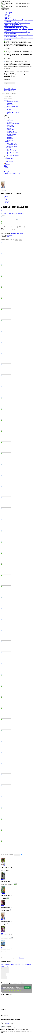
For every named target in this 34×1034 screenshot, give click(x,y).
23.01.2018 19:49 (5, 921)
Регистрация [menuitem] (10, 90)
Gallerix (8, 1023)
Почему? (21, 958)
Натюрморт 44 (11, 964)
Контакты (17, 1028)
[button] (8, 12)
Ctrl (16, 239)
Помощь (3, 1028)
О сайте (12, 1028)
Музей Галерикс (8, 97)
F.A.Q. (8, 1028)
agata (2, 905)
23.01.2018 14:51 (5, 867)
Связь (5, 199)
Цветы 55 (4, 964)
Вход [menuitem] (5, 90)
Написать (17, 855)
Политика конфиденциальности (17, 1031)
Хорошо (27, 987)
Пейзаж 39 (19, 964)
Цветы (8, 236)
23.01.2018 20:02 (5, 935)
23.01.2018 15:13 (5, 895)
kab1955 (3, 866)
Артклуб (8, 116)
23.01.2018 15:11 (5, 881)
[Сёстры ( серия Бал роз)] (12, 213)
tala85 (2, 933)
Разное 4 (5, 966)
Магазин (6, 202)
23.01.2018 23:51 (5, 949)
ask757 (3, 947)
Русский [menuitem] (6, 89)
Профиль (6, 196)
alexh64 (3, 879)
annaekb (3, 919)
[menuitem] (14, 89)
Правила (14, 1029)
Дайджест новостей (9, 83)
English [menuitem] (11, 89)
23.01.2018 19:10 (5, 907)
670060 (3, 893)
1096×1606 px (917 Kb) (16, 233)
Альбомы (6, 201)
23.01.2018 (10, 235)
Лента (5, 198)
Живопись (4, 210)
